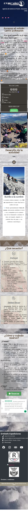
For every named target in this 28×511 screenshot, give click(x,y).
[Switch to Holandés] (8, 18)
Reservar (14, 111)
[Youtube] (21, 447)
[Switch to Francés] (5, 18)
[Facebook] (3, 447)
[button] (14, 22)
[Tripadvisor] (15, 447)
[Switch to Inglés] (2, 18)
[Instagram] (9, 447)
